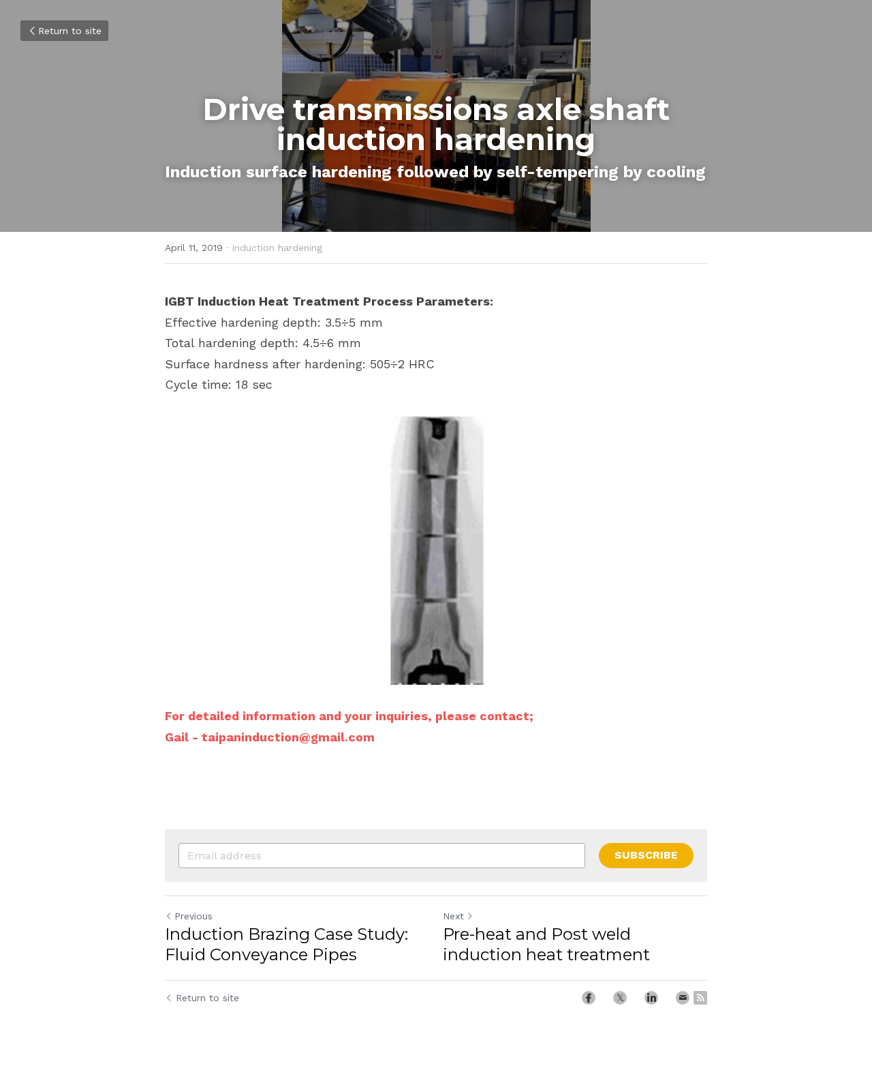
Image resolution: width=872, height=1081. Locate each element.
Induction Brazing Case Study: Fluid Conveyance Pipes (286, 944)
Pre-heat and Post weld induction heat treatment (546, 944)
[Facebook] (588, 998)
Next (453, 915)
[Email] (682, 998)
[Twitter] (620, 998)
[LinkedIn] (651, 998)
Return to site (70, 30)
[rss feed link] (700, 998)
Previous (193, 915)
